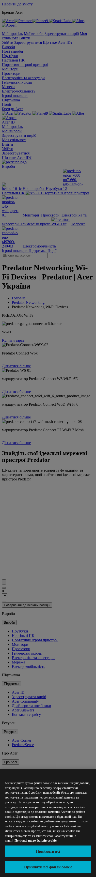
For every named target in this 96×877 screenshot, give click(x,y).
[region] (48, 823)
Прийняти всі (48, 851)
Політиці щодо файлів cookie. (36, 840)
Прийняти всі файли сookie (48, 867)
